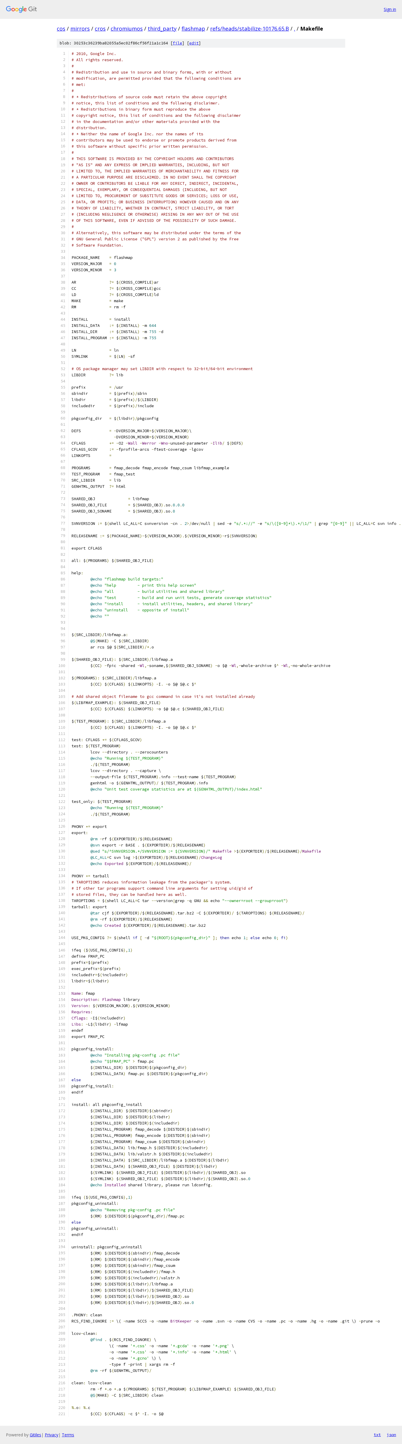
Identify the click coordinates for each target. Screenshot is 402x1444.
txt (377, 1434)
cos (61, 28)
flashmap (193, 28)
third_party (162, 28)
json (391, 1434)
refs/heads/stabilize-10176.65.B (249, 28)
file (177, 43)
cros (100, 28)
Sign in (390, 9)
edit (194, 43)
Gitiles (35, 1435)
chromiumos (127, 28)
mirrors (80, 28)
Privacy (51, 1435)
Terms (68, 1435)
